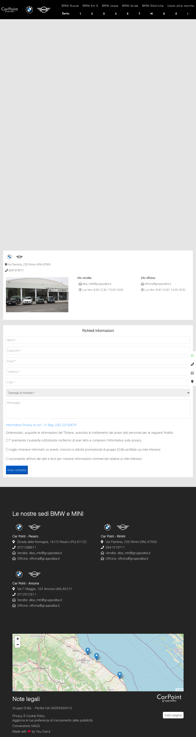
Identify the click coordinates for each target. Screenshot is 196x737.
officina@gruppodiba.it (157, 283)
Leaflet (179, 689)
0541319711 (16, 270)
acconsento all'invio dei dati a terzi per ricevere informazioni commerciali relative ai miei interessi (75, 458)
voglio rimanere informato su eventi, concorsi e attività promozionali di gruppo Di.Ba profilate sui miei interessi (84, 449)
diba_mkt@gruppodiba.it (96, 283)
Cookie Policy (35, 715)
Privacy (17, 715)
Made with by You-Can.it (31, 731)
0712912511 (26, 594)
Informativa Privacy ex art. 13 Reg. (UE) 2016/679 (41, 425)
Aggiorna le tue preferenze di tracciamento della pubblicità (52, 720)
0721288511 (26, 547)
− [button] (17, 644)
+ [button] (17, 638)
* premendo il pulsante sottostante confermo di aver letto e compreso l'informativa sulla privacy (74, 440)
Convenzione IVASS (26, 726)
